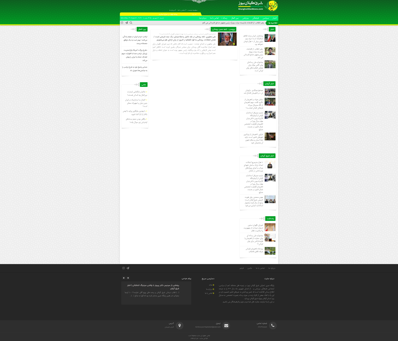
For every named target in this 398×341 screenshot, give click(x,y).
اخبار (275, 18)
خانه (210, 285)
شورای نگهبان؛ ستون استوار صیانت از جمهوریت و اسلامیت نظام (253, 228)
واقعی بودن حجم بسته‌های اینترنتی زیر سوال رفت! (136, 121)
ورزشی (245, 18)
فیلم (242, 268)
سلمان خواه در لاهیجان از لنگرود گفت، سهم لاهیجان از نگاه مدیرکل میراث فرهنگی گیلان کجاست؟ (253, 104)
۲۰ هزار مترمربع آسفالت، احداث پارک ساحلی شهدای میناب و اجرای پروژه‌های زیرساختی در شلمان (253, 167)
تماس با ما (214, 18)
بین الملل (234, 18)
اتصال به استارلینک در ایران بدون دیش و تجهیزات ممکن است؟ (136, 103)
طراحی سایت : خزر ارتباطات (199, 338)
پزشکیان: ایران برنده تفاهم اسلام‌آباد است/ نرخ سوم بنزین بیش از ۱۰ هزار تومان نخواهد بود (253, 40)
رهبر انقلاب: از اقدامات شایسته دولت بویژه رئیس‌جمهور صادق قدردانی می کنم (233, 23)
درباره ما (202, 18)
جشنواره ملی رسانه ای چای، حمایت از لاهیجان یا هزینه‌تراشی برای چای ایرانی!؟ (254, 240)
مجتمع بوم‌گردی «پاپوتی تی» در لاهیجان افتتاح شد (253, 92)
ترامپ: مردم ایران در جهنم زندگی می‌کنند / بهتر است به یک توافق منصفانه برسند (135, 40)
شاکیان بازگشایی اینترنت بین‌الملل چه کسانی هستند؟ (137, 93)
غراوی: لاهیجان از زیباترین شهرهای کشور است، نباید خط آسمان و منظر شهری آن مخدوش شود (253, 139)
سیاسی (265, 18)
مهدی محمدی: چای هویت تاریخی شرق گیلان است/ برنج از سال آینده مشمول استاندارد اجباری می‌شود (254, 201)
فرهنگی (255, 18)
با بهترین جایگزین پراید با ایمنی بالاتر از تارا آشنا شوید (135, 113)
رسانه (224, 18)
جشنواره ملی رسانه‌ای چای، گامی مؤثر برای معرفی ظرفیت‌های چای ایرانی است (254, 66)
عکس (249, 268)
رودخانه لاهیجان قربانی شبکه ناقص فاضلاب (254, 250)
